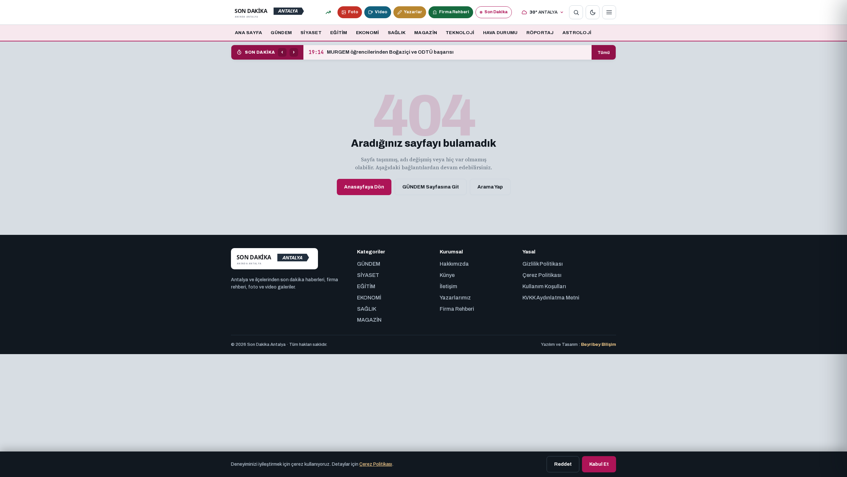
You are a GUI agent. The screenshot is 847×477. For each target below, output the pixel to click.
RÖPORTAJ (540, 32)
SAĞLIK (397, 32)
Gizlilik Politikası (542, 264)
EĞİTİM (338, 32)
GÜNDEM (281, 32)
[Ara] (576, 12)
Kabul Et (599, 464)
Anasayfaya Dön (364, 186)
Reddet (563, 464)
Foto (353, 12)
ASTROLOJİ (576, 32)
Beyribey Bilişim (598, 344)
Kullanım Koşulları (544, 286)
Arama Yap (490, 186)
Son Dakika (496, 12)
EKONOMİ (367, 32)
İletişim (448, 286)
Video (381, 12)
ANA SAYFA (248, 32)
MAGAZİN (425, 32)
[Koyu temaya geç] (593, 12)
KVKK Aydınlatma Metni (550, 297)
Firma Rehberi (454, 12)
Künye (447, 275)
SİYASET (311, 32)
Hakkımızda (454, 264)
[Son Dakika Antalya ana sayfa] (271, 12)
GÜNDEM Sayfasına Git (430, 186)
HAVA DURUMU (500, 32)
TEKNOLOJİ (460, 32)
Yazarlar (413, 12)
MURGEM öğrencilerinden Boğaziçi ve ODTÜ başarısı (381, 52)
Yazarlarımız (455, 297)
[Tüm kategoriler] (609, 12)
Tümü (604, 52)
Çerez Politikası (541, 275)
